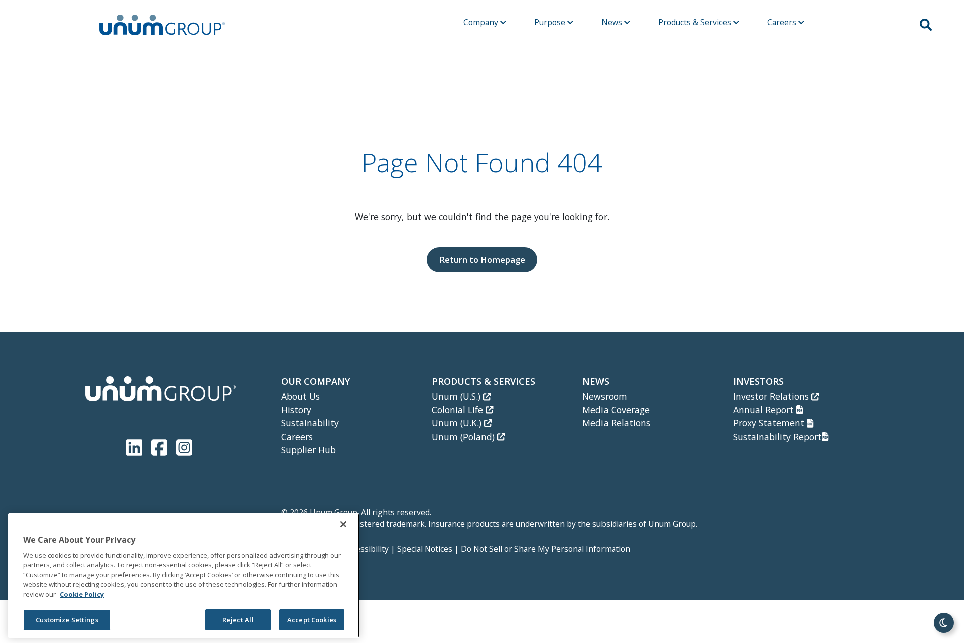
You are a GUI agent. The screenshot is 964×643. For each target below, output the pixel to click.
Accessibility (366, 548)
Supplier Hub (308, 450)
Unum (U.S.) (457, 396)
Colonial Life (459, 410)
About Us (300, 396)
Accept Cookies (311, 619)
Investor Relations (772, 396)
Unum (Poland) (464, 437)
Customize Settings (67, 619)
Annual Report (764, 410)
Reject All (237, 619)
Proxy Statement (770, 423)
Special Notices (424, 548)
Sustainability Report (777, 437)
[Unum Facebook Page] (161, 445)
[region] (183, 575)
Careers (782, 22)
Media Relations (616, 423)
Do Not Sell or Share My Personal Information (545, 548)
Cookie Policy (82, 594)
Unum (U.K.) (458, 423)
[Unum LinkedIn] (136, 445)
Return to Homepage (482, 259)
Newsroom (604, 396)
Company (481, 22)
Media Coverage (616, 410)
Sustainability (310, 423)
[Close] (343, 524)
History (296, 410)
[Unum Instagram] (184, 445)
